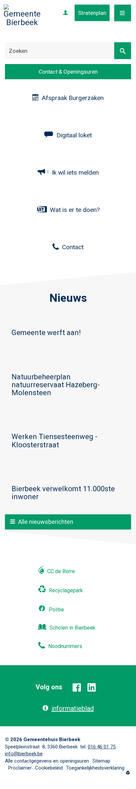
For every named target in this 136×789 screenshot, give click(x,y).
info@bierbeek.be (24, 754)
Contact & (68, 71)
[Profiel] (65, 13)
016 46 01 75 (102, 747)
